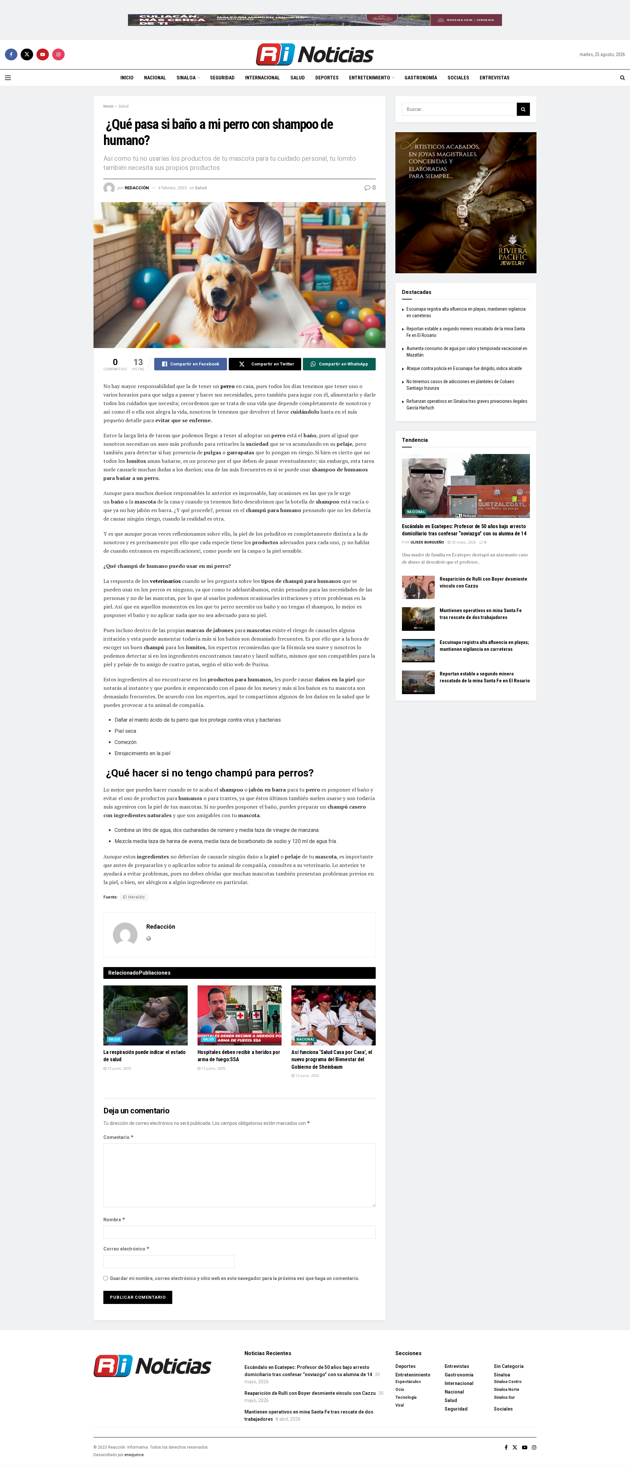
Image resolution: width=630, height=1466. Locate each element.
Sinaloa (186, 78)
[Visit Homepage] (315, 54)
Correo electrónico (126, 1249)
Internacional (262, 78)
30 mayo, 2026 (463, 542)
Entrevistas (495, 78)
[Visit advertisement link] (315, 19)
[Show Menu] (8, 77)
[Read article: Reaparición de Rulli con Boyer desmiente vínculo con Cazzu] (418, 587)
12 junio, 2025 (118, 1068)
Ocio (399, 1389)
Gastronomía (421, 78)
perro (227, 386)
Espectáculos (408, 1381)
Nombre (114, 1219)
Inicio (127, 78)
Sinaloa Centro (508, 1381)
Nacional (155, 78)
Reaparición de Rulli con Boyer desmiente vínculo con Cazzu (310, 1393)
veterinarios (165, 581)
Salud (297, 78)
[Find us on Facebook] (11, 54)
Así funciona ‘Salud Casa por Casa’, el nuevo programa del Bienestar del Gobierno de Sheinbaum (331, 1059)
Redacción (137, 187)
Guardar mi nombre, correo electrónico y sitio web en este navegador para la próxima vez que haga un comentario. (235, 1278)
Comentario (118, 1137)
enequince (134, 1455)
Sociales (458, 78)
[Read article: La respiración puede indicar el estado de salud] (145, 1015)
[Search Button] (622, 78)
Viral (399, 1405)
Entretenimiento (369, 78)
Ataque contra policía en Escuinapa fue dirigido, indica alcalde (464, 368)
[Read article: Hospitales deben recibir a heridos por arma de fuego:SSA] (240, 1015)
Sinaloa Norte (506, 1389)
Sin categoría (509, 1366)
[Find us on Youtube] (42, 54)
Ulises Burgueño (427, 542)
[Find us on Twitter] (27, 54)
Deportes (327, 78)
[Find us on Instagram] (58, 54)
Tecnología (405, 1397)
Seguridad (222, 78)
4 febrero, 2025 (172, 187)
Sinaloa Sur (504, 1397)
